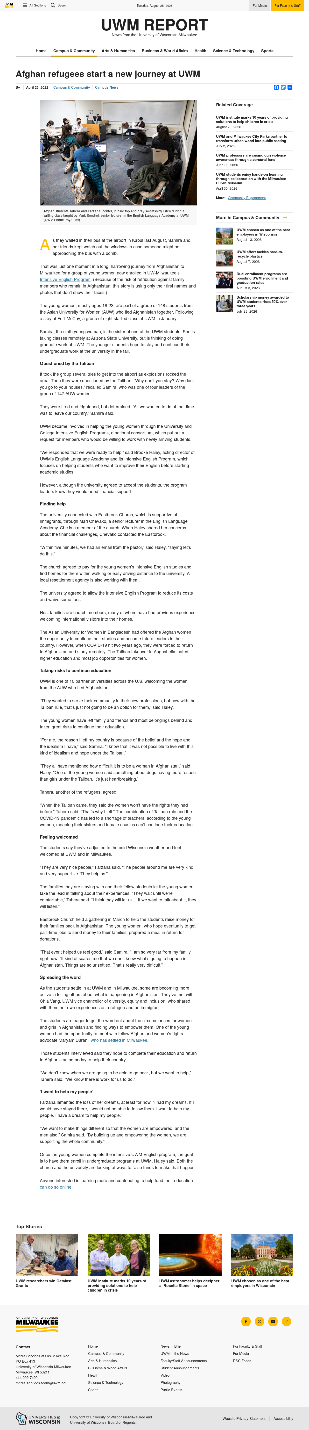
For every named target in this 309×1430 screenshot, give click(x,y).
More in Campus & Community (248, 217)
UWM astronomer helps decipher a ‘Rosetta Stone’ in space (189, 1283)
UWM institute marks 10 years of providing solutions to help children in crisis (252, 119)
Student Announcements (180, 1367)
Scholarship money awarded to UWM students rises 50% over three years (263, 302)
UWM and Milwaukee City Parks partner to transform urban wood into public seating (251, 138)
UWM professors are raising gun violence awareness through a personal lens (251, 157)
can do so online (55, 1187)
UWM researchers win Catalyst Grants (43, 1283)
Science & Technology (233, 50)
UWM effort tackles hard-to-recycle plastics (260, 254)
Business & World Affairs (165, 50)
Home (41, 50)
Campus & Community (74, 50)
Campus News (107, 87)
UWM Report (154, 24)
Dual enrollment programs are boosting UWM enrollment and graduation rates (262, 278)
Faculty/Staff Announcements (184, 1360)
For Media (241, 1353)
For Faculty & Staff (247, 1346)
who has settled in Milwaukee (119, 1040)
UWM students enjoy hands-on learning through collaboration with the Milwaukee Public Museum (251, 179)
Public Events (171, 1389)
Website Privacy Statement (244, 1418)
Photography (171, 1382)
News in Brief (171, 1346)
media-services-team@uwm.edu (41, 1382)
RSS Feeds (242, 1360)
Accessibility (283, 1418)
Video (165, 1375)
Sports (267, 50)
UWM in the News (175, 1353)
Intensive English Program (65, 279)
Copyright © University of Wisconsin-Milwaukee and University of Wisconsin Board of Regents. (111, 1419)
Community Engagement (247, 197)
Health (200, 50)
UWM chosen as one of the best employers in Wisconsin (263, 232)
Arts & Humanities (118, 50)
